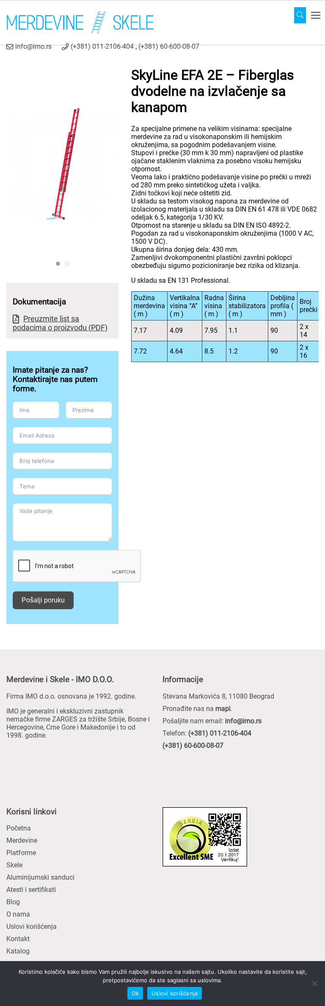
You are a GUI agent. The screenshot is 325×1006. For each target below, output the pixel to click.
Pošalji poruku (43, 600)
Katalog (18, 951)
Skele (14, 865)
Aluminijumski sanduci (40, 877)
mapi (223, 709)
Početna (18, 828)
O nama (18, 914)
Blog (13, 902)
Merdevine (21, 840)
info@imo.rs (33, 46)
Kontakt (18, 939)
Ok (135, 993)
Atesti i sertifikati (31, 890)
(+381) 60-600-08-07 (168, 46)
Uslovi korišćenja (31, 926)
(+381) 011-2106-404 (102, 46)
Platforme (21, 853)
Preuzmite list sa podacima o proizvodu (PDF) (60, 323)
